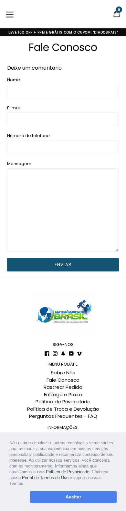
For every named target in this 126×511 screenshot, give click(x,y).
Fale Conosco (63, 380)
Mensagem (19, 164)
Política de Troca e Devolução (63, 409)
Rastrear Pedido (63, 387)
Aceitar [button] (73, 496)
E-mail (14, 108)
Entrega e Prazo (63, 394)
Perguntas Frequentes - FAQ (63, 416)
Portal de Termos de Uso (45, 477)
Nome (13, 80)
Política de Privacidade (67, 471)
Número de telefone (28, 136)
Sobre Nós (63, 372)
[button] (26, 484)
